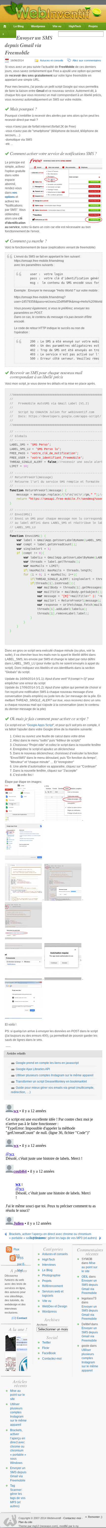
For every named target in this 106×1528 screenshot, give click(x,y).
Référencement (52, 1286)
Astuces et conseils (51, 60)
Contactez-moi (52, 1358)
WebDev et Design (54, 1306)
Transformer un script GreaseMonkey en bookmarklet (51, 1081)
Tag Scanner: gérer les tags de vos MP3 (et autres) (63, 1238)
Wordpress (38, 26)
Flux (17, 1251)
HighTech (75, 26)
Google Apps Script (40, 725)
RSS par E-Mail (21, 1259)
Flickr (45, 1348)
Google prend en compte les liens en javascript (47, 1063)
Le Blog (19, 26)
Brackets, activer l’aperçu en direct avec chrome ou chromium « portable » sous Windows (50, 1234)
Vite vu (57, 26)
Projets (93, 26)
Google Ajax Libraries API (33, 1069)
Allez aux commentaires (86, 60)
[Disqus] (53, 1164)
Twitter (46, 1342)
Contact (22, 1318)
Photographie (51, 1275)
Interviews (49, 1264)
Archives (42, 1324)
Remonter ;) (95, 1516)
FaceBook (49, 1353)
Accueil (5, 26)
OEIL (85, 1276)
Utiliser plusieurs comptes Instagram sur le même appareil (54, 1075)
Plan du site (25, 1522)
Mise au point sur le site (17, 1395)
